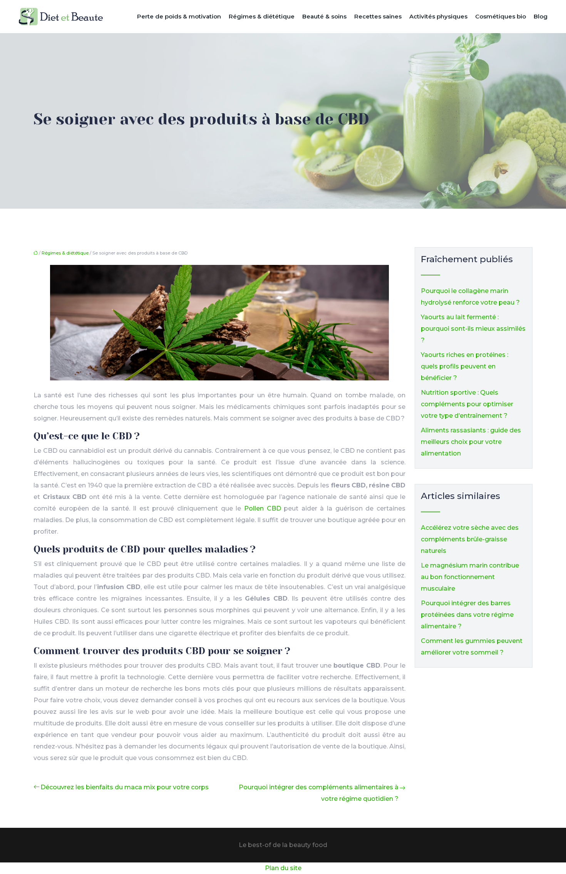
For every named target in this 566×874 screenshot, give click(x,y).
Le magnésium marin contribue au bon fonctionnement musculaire (470, 577)
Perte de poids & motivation (179, 16)
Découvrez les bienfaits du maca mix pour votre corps (124, 787)
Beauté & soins (324, 16)
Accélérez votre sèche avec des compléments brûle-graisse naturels (470, 539)
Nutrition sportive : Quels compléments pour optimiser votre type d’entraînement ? (467, 404)
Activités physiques (438, 16)
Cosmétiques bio (500, 16)
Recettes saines (378, 16)
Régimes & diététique (262, 16)
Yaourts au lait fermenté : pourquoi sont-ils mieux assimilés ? (473, 328)
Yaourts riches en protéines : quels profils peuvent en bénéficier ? (464, 366)
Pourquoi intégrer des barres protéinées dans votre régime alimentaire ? (467, 614)
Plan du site (283, 868)
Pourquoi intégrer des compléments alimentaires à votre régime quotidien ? (319, 793)
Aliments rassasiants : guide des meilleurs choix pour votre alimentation (471, 442)
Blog (541, 16)
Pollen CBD (262, 508)
